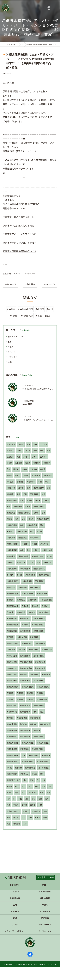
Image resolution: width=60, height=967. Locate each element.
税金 (40, 481)
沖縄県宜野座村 (38, 556)
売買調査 (10, 693)
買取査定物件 (45, 724)
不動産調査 (11, 512)
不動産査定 (48, 475)
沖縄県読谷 (22, 537)
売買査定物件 (25, 730)
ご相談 (46, 500)
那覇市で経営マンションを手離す (19, 242)
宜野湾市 (43, 456)
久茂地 (9, 786)
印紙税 (47, 481)
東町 (37, 786)
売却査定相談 (44, 612)
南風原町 (36, 463)
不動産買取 (34, 494)
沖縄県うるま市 (43, 519)
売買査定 (10, 612)
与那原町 (47, 463)
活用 (23, 817)
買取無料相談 (12, 662)
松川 (23, 792)
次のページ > (49, 284)
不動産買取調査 (43, 742)
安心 (25, 823)
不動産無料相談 (12, 643)
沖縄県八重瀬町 (39, 506)
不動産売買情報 (12, 686)
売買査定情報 (22, 718)
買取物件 (25, 624)
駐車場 (20, 488)
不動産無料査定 (12, 593)
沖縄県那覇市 (38, 488)
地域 (18, 494)
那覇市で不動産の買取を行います (19, 251)
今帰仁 (34, 544)
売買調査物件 (12, 736)
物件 (43, 494)
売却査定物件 (12, 730)
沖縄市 (24, 469)
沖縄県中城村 (47, 550)
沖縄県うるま (12, 674)
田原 (26, 798)
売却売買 (30, 699)
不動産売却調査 (12, 742)
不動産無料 (11, 587)
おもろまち (32, 792)
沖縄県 (19, 450)
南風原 (37, 500)
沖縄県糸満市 (40, 643)
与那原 (36, 512)
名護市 (42, 469)
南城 (16, 519)
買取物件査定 (25, 705)
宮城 (8, 805)
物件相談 (23, 724)
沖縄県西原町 (33, 755)
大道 (16, 792)
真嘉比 (9, 792)
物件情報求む (27, 643)
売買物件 (10, 531)
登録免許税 (11, 488)
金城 (33, 798)
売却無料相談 (38, 655)
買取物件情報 (12, 680)
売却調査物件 (25, 736)
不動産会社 (21, 562)
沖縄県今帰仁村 (12, 544)
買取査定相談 (25, 618)
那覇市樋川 (32, 600)
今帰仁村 (25, 544)
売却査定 (25, 606)
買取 (33, 273)
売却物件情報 (38, 680)
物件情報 (10, 600)
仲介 (25, 780)
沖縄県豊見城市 (12, 581)
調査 (8, 823)
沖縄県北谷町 (12, 500)
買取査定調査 (38, 631)
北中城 (9, 767)
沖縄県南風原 (42, 593)
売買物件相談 (25, 711)
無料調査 (10, 494)
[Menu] (54, 8)
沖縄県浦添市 (22, 637)
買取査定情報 (12, 724)
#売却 (48, 315)
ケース (37, 817)
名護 (21, 525)
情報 (8, 506)
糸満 (23, 519)
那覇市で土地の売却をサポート (18, 217)
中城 (28, 550)
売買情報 (10, 699)
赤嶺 (40, 798)
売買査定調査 (25, 631)
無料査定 (10, 481)
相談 (8, 817)
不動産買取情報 (43, 686)
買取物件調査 (12, 774)
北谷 (21, 500)
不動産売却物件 (43, 761)
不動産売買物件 (12, 761)
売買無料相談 (25, 655)
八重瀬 (27, 506)
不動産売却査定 (46, 600)
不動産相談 (39, 581)
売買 (48, 450)
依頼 (45, 817)
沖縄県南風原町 (27, 593)
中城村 (36, 550)
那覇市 (25, 811)
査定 (45, 811)
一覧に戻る (30, 284)
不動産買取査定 (12, 606)
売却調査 (20, 693)
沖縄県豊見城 (27, 581)
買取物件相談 (38, 705)
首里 (20, 798)
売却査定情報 (35, 718)
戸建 (18, 456)
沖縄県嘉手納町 (39, 568)
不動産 (9, 475)
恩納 (42, 525)
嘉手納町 (10, 575)
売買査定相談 (12, 618)
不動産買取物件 (27, 761)
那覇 (28, 488)
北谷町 (9, 463)
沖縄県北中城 (30, 575)
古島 (48, 792)
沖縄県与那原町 (24, 512)
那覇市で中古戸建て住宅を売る (18, 225)
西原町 (15, 469)
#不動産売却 (27, 315)
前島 (50, 786)
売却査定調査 (12, 631)
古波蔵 (32, 805)
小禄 (40, 805)
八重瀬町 (18, 463)
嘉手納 (19, 575)
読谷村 (39, 531)
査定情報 (10, 718)
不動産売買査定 (39, 618)
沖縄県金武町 (12, 568)
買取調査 (30, 693)
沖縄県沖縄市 (40, 662)
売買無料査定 (47, 649)
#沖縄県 (11, 309)
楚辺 (42, 711)
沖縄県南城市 (12, 749)
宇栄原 (15, 805)
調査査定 (33, 724)
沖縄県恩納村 (32, 525)
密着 (25, 494)
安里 (30, 786)
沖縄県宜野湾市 (26, 668)
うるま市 (33, 469)
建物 (48, 488)
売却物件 (45, 606)
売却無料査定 (35, 587)
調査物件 (36, 730)
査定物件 (21, 649)
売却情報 (40, 693)
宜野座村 (10, 562)
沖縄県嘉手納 (25, 568)
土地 (4, 273)
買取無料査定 (12, 655)
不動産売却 (36, 811)
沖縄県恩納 (34, 674)
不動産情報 (17, 506)
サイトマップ (45, 931)
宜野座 (49, 556)
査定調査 (10, 637)
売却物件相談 (12, 711)
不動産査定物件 (12, 755)
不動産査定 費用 (13, 780)
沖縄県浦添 (34, 637)
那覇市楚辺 (21, 600)
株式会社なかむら (13, 811)
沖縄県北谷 (21, 612)
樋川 (35, 711)
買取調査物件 (38, 736)
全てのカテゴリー (15, 336)
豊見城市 (10, 456)
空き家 (15, 817)
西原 (23, 755)
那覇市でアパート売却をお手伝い (19, 234)
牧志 (23, 786)
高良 (47, 798)
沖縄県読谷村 (22, 531)
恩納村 (17, 475)
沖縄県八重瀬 (33, 649)
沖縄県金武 (48, 562)
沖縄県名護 (46, 674)
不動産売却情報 (27, 686)
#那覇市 (40, 309)
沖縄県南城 (24, 749)
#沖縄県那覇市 (25, 309)
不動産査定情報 (38, 749)
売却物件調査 (44, 767)
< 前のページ (10, 284)
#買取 (39, 315)
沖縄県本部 (44, 544)
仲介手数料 (31, 481)
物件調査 (20, 481)
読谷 (31, 531)
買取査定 (35, 606)
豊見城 (29, 500)
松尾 (43, 780)
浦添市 (34, 456)
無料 (35, 444)
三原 (8, 798)
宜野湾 (9, 519)
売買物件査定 (42, 699)
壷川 (16, 786)
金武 (38, 562)
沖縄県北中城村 (44, 575)
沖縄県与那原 (12, 668)
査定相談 (31, 612)
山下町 (24, 805)
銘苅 (42, 792)
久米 (43, 786)
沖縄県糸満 (11, 649)
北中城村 (18, 767)
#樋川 (50, 309)
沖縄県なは (24, 774)
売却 (8, 469)
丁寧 (30, 817)
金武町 (30, 562)
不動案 (34, 774)
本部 (21, 550)
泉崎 (31, 780)
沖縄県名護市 (12, 525)
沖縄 (35, 450)
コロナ (27, 450)
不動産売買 (36, 475)
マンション (26, 273)
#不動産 (13, 315)
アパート (17, 273)
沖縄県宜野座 (23, 556)
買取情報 (20, 699)
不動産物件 (22, 587)
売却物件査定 (12, 705)
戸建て (10, 273)
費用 (42, 774)
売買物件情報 (25, 680)
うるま (30, 519)
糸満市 (25, 456)
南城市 (27, 463)
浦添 (43, 512)
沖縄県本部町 (12, 550)
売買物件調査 (30, 767)
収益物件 (10, 450)
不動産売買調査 (27, 742)
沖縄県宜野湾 (40, 668)
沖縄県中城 (11, 556)
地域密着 (16, 823)
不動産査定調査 (38, 624)
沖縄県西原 (46, 755)
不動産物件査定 (12, 624)
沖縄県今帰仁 (35, 537)
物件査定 (23, 674)
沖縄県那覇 (11, 537)
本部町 (25, 475)
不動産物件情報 (26, 662)
